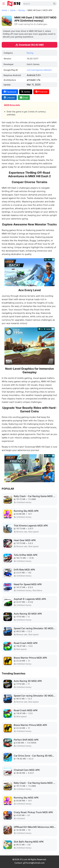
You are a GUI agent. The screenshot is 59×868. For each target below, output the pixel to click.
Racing (21, 10)
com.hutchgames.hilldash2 (39, 70)
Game (12, 10)
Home (4, 10)
